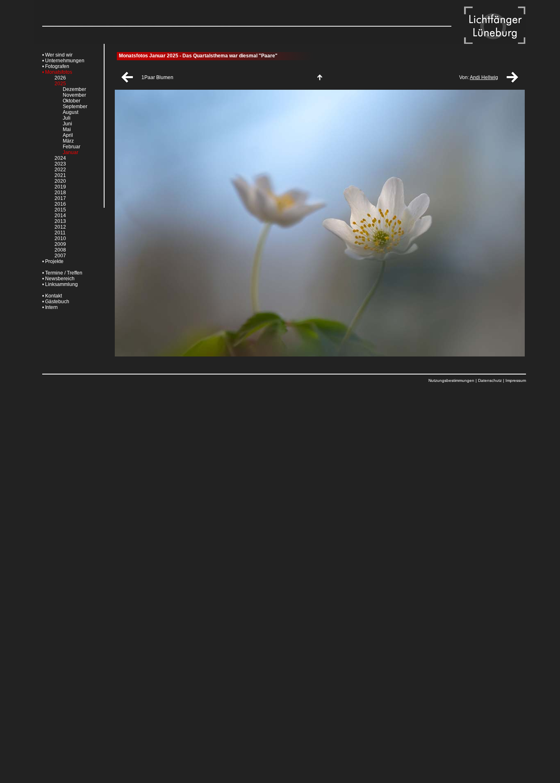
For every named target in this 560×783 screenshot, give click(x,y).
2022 (60, 169)
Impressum (515, 380)
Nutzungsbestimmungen (451, 380)
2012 (60, 227)
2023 (60, 164)
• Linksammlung (60, 284)
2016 (60, 204)
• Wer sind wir (57, 55)
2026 (60, 78)
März (68, 141)
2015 (60, 210)
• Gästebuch (55, 301)
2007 (60, 256)
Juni (67, 124)
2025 (60, 83)
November (74, 95)
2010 (60, 238)
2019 (60, 187)
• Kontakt (52, 296)
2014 (60, 215)
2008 (60, 250)
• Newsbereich (58, 278)
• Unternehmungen (63, 61)
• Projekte (53, 261)
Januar (70, 152)
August (70, 112)
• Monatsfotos (57, 72)
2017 (60, 198)
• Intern (50, 307)
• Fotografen (55, 66)
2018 (60, 192)
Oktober (71, 101)
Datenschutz (490, 380)
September (75, 106)
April (68, 135)
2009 (60, 244)
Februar (71, 147)
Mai (67, 129)
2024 (60, 158)
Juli (67, 118)
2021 (60, 175)
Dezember (74, 89)
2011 (60, 233)
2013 (60, 221)
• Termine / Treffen (62, 273)
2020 (60, 181)
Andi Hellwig (484, 77)
